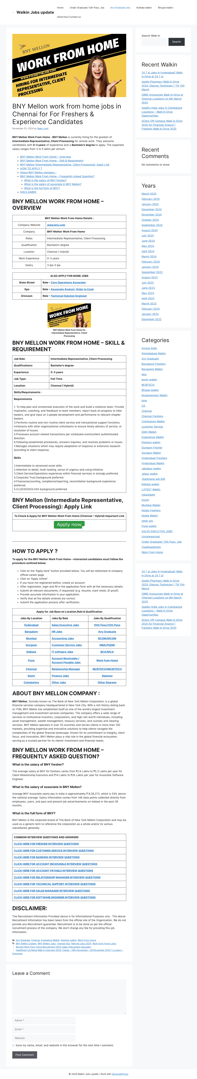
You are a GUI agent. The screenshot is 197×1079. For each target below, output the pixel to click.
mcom (145, 499)
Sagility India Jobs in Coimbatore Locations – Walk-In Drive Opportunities (162, 111)
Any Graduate (23, 940)
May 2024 (148, 246)
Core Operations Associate (68, 282)
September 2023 (152, 272)
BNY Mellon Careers (26, 943)
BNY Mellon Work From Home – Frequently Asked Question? (57, 176)
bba (144, 374)
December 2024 (152, 209)
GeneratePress (120, 1074)
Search (176, 41)
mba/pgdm (148, 494)
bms (144, 400)
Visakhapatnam (151, 547)
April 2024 (148, 251)
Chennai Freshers (152, 416)
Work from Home (107, 660)
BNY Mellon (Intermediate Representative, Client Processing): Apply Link (64, 164)
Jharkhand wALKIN (153, 479)
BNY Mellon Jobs (47, 943)
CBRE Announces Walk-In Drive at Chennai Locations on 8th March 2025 (162, 98)
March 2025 (149, 193)
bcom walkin (149, 379)
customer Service (152, 426)
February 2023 (151, 308)
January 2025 (150, 204)
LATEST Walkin (151, 489)
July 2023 (148, 282)
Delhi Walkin (149, 431)
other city (147, 520)
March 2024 (149, 256)
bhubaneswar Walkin (154, 395)
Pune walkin (149, 526)
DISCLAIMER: (28, 192)
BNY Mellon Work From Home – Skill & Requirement (51, 160)
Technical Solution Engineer (69, 295)
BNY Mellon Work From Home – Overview (45, 156)
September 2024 (152, 225)
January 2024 (150, 267)
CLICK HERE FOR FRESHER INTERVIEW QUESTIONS (46, 843)
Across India (149, 348)
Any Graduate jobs (120, 7)
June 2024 (148, 240)
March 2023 (149, 303)
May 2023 (148, 293)
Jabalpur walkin (151, 468)
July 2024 (148, 235)
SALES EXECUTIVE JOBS (157, 531)
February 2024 (151, 261)
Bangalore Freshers (154, 363)
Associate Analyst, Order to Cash (72, 289)
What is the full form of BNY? (42, 188)
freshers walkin (68, 940)
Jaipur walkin (150, 473)
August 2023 (150, 277)
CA (143, 405)
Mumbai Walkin (151, 505)
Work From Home (87, 940)
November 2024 (152, 214)
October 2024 (150, 219)
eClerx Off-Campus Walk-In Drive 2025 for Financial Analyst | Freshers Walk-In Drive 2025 (162, 124)
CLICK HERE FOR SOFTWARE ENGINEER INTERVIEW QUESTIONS (55, 897)
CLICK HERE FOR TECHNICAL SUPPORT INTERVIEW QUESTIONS (55, 884)
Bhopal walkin (165, 7)
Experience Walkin (50, 940)
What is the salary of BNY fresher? (45, 180)
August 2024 (150, 230)
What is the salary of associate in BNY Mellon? (53, 184)
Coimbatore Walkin (153, 421)
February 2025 (151, 199)
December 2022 (151, 319)
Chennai (35, 940)
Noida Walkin (150, 515)
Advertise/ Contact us (69, 16)
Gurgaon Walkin (151, 452)
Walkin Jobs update (35, 12)
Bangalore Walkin (152, 369)
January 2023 (150, 314)
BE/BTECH (148, 384)
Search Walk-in (151, 35)
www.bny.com (56, 225)
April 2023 (148, 298)
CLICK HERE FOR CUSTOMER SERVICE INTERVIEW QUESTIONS (54, 850)
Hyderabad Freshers (154, 458)
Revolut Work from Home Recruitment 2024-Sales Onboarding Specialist (53, 947)
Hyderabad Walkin (153, 463)
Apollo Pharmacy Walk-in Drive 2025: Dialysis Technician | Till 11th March (163, 85)
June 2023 (148, 287)
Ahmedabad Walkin (154, 353)
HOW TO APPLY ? (31, 168)
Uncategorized (151, 536)
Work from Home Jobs (104, 943)
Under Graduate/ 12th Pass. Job (87, 7)
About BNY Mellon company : (38, 172)
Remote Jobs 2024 (81, 943)
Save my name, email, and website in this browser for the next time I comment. (65, 1045)
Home (60, 7)
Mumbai (31, 638)
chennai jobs (63, 943)
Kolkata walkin (144, 7)
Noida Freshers (151, 510)
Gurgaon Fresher (152, 447)
